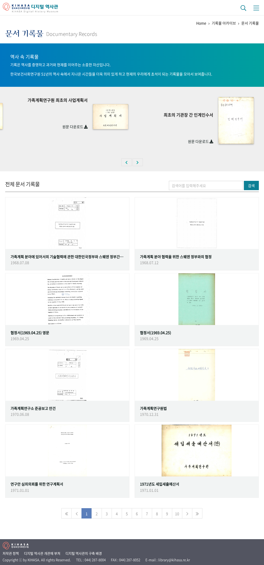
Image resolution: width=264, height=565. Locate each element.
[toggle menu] (256, 7)
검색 (251, 185)
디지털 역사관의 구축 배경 (83, 553)
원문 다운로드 (73, 126)
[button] (126, 162)
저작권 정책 (11, 553)
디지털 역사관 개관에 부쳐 (42, 553)
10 (177, 513)
